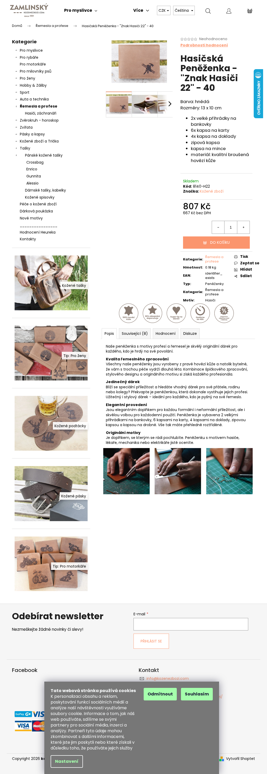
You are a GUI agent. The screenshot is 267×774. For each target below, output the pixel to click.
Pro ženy (27, 78)
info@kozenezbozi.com (168, 678)
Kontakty (28, 239)
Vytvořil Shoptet (240, 758)
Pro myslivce (31, 50)
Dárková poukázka (36, 211)
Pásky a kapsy (32, 134)
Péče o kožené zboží (38, 204)
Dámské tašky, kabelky (45, 190)
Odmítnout (160, 694)
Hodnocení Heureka (38, 232)
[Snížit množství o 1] (218, 227)
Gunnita (33, 176)
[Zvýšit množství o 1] (243, 227)
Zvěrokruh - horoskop (39, 120)
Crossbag (35, 162)
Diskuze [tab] (190, 333)
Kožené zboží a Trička (39, 141)
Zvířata (26, 127)
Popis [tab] (109, 333)
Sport (24, 92)
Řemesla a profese (38, 106)
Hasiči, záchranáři (40, 113)
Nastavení (66, 761)
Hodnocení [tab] (165, 333)
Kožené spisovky (39, 197)
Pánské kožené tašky (44, 155)
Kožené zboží (211, 191)
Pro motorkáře (33, 64)
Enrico (31, 169)
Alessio (32, 183)
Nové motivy (31, 218)
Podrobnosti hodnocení (204, 45)
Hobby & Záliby (33, 85)
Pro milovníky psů (35, 71)
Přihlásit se (151, 641)
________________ (38, 225)
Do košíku (220, 242)
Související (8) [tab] (135, 333)
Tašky (25, 148)
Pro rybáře (29, 57)
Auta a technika (34, 99)
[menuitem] (80, 10)
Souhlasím (197, 694)
